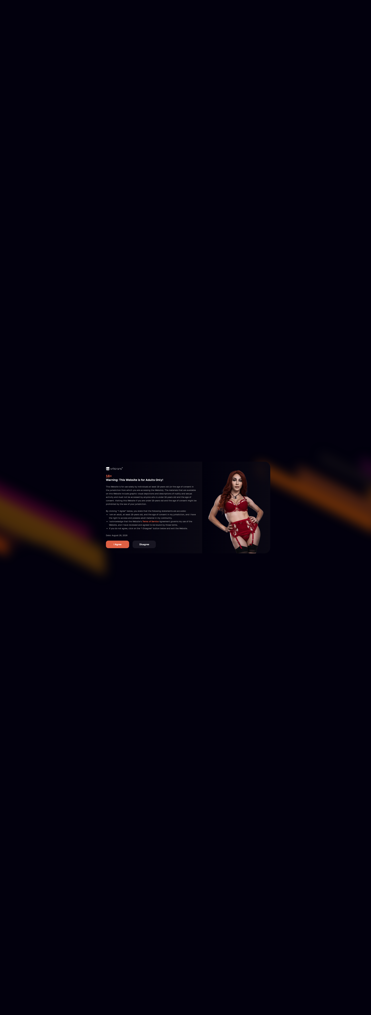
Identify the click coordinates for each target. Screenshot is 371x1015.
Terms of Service (150, 521)
